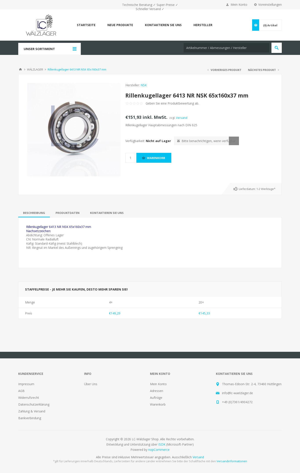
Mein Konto (239, 4)
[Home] (20, 69)
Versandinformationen (232, 461)
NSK (144, 85)
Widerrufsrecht (28, 397)
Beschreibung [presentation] (34, 213)
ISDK (161, 444)
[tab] (34, 212)
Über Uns (90, 384)
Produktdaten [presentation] (68, 213)
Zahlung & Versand (31, 411)
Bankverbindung (29, 418)
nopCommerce (159, 450)
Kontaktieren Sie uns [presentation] (107, 213)
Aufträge (156, 397)
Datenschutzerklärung (33, 404)
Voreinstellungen (270, 4)
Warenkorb (158, 404)
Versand (181, 118)
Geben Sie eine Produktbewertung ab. (172, 103)
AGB (21, 391)
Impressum (26, 384)
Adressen (156, 391)
